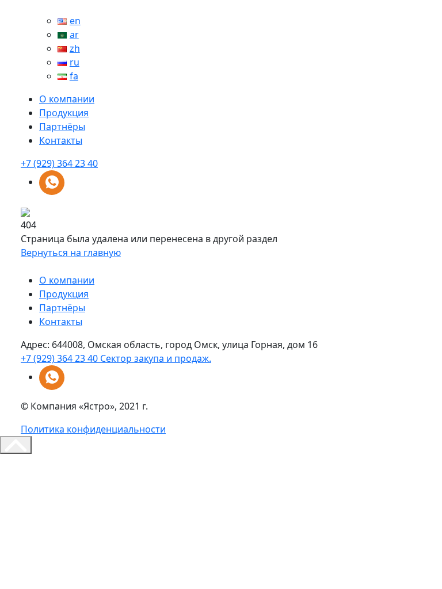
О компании (66, 99)
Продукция (64, 112)
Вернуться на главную (71, 252)
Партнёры (62, 126)
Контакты (60, 140)
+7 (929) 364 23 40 (59, 163)
